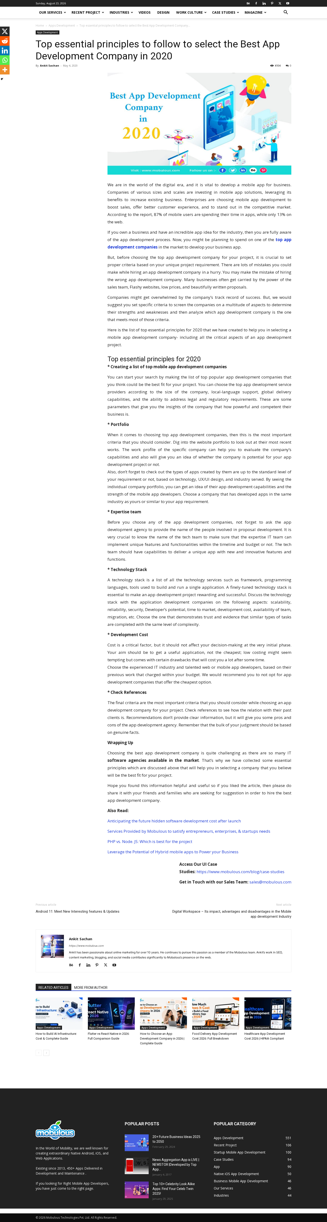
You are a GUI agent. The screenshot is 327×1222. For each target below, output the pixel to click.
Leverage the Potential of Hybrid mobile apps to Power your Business (172, 851)
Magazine (254, 12)
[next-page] (46, 1053)
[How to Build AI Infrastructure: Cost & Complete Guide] (59, 1013)
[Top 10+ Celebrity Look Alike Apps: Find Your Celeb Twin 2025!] (137, 1190)
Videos (145, 12)
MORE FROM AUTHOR (90, 988)
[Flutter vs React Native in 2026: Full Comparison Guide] (111, 1013)
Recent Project (86, 12)
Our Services (50, 12)
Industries (119, 12)
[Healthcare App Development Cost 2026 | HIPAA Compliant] (267, 1013)
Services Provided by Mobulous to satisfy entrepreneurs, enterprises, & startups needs (188, 831)
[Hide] (2, 79)
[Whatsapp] (5, 60)
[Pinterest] (272, 3)
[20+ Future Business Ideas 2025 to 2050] (137, 1142)
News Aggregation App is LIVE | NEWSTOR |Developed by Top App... (175, 1164)
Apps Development (62, 25)
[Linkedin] (264, 3)
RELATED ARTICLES (53, 988)
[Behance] (248, 3)
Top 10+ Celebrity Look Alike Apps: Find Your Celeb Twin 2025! (173, 1188)
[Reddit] (5, 41)
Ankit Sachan (49, 65)
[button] (285, 13)
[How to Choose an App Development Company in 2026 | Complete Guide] (163, 1013)
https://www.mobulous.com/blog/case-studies (240, 871)
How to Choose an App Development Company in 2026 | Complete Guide (162, 1038)
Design (163, 12)
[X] (279, 3)
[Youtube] (287, 3)
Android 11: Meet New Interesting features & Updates (77, 911)
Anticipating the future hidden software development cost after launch (174, 821)
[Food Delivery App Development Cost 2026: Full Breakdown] (215, 1013)
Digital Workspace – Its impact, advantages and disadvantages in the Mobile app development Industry (231, 914)
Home (40, 25)
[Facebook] (256, 3)
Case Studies (223, 12)
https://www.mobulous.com (86, 945)
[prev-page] (39, 1053)
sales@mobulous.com (270, 882)
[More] (5, 69)
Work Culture (189, 12)
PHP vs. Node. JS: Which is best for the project (149, 841)
